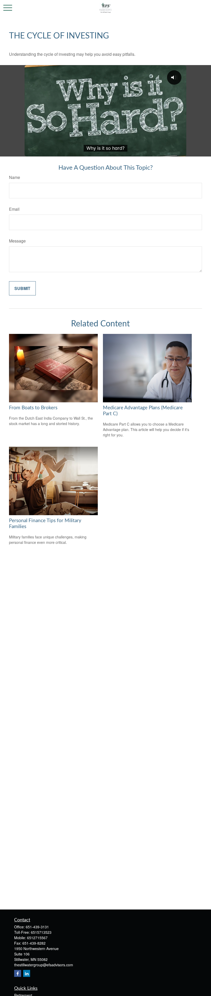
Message (17, 241)
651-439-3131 (37, 926)
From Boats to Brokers (33, 407)
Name (14, 177)
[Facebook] (17, 973)
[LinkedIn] (26, 973)
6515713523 (41, 932)
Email (14, 209)
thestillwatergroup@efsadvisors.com (43, 964)
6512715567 (37, 937)
